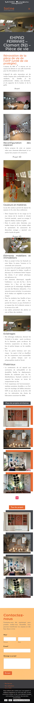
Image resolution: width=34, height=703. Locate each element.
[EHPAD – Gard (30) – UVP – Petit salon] (17, 439)
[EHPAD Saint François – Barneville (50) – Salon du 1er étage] (17, 461)
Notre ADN (8, 688)
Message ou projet (10, 656)
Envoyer (8, 673)
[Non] (32, 696)
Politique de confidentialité (21, 700)
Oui (6, 700)
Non (10, 700)
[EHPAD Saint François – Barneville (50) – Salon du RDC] (17, 483)
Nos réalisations (9, 686)
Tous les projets (17, 507)
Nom (19, 642)
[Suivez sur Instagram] (17, 497)
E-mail (6, 646)
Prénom (6, 642)
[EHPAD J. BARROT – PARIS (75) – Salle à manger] (17, 417)
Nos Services (8, 683)
